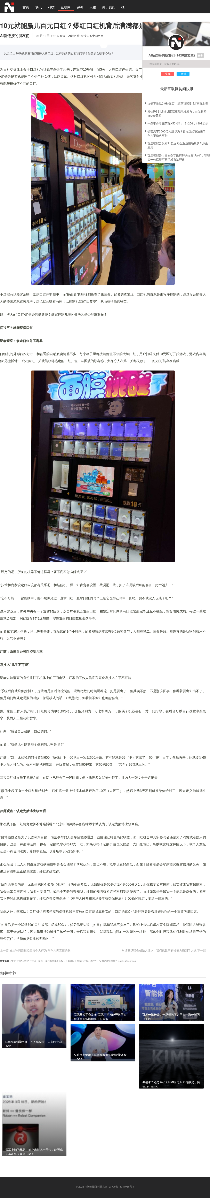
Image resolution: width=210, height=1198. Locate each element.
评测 (80, 7)
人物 (92, 7)
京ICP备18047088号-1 (121, 1186)
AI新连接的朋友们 (161, 55)
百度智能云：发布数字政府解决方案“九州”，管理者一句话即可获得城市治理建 (178, 157)
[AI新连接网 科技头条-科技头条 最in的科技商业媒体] (9, 6)
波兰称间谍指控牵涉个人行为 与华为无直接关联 (40, 950)
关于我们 (108, 7)
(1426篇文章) (185, 55)
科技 (51, 7)
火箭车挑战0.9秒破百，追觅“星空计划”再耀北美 (177, 103)
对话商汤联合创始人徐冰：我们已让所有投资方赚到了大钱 (159, 950)
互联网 (66, 7)
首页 (26, 7)
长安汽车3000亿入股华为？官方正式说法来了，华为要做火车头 (178, 133)
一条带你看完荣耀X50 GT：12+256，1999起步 (177, 123)
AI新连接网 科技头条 (96, 1186)
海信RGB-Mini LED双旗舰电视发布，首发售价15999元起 (177, 113)
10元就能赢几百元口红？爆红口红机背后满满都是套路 (79, 25)
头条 (168, 74)
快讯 (38, 7)
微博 (183, 74)
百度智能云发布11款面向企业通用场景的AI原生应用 (177, 145)
